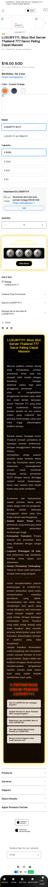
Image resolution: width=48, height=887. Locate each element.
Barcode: (19, 49)
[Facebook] (3, 328)
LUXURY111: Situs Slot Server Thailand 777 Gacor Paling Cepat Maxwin (24, 3)
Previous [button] (2, 3)
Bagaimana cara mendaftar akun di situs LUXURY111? (23, 721)
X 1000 (7, 161)
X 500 (7, 170)
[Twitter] (8, 328)
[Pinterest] (12, 328)
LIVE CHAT (42, 882)
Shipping (15, 67)
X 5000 (7, 152)
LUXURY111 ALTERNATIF (16, 136)
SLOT (37, 389)
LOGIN (14, 882)
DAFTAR (22, 882)
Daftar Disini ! (36, 4)
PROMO (4, 882)
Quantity (6, 218)
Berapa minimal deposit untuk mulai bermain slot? (21, 739)
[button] (24, 294)
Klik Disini (24, 263)
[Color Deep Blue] (14, 91)
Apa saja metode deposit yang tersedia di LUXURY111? (21, 730)
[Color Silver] (23, 91)
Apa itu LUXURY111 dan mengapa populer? (23, 704)
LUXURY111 (24, 381)
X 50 (6, 179)
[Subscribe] (38, 855)
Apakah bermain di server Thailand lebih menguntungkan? (23, 713)
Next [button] (45, 3)
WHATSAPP (33, 882)
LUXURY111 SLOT (12, 127)
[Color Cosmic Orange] (5, 91)
